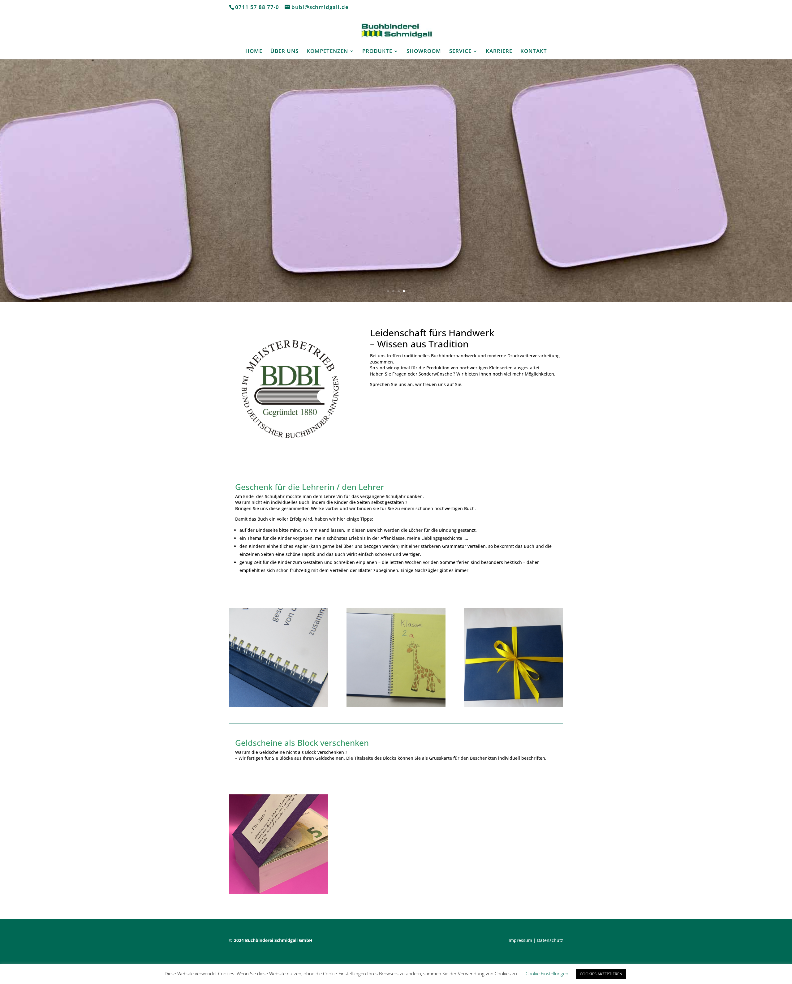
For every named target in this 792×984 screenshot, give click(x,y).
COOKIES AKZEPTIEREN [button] (601, 974)
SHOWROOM (424, 51)
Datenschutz (550, 940)
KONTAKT (533, 51)
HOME (253, 51)
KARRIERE (499, 51)
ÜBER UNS (284, 51)
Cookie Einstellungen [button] (547, 973)
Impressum (520, 940)
